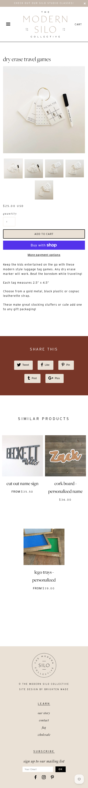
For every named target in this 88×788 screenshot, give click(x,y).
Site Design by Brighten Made (44, 689)
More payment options (44, 254)
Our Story (44, 713)
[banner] (45, 24)
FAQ (44, 727)
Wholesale (44, 734)
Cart (78, 24)
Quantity (9, 213)
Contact (44, 720)
